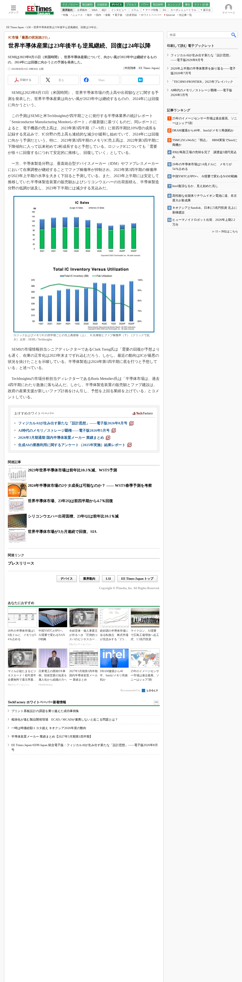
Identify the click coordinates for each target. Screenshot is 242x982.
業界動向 (89, 578)
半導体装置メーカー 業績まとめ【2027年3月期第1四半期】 (52, 736)
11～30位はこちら (226, 231)
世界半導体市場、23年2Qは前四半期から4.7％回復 (70, 501)
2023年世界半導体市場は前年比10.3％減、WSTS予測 (72, 470)
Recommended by (131, 690)
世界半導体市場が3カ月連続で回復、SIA (62, 532)
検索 (234, 34)
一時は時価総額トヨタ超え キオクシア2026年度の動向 (48, 728)
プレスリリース (21, 563)
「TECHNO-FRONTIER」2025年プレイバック (202, 81)
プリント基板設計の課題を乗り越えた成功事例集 (45, 711)
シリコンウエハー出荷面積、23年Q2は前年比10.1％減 (73, 516)
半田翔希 (130, 68)
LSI (29, 27)
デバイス (66, 578)
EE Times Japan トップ (137, 578)
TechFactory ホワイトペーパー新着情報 (37, 702)
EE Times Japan (15, 27)
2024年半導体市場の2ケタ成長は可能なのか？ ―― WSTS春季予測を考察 (90, 485)
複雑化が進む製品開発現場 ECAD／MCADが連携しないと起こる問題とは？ (64, 719)
